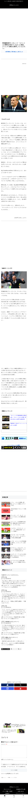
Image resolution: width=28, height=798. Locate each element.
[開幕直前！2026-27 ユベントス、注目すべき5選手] (5, 426)
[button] (24, 418)
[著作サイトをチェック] (7, 685)
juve (20, 649)
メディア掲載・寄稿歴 (7, 791)
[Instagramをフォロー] (7, 688)
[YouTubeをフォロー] (20, 688)
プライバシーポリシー (21, 793)
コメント (4, 744)
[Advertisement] (14, 25)
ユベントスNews (6, 649)
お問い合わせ (21, 791)
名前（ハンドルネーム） (7, 759)
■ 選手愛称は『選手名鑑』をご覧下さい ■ (14, 51)
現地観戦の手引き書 (20, 789)
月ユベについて (7, 789)
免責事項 (7, 793)
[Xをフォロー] (20, 685)
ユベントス (14, 649)
